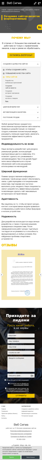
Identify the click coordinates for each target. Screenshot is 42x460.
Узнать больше (30, 457)
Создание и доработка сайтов (15, 9)
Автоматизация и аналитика (14, 112)
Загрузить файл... (15, 375)
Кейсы (3, 415)
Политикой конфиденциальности (17, 391)
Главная (3, 9)
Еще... (7, 101)
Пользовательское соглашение (21, 434)
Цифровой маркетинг (11, 107)
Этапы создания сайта (16, 70)
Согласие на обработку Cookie (21, 436)
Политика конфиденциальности (21, 431)
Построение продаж (11, 117)
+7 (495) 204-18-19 (39, 3)
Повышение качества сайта (18, 73)
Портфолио (4, 411)
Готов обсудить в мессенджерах (17, 380)
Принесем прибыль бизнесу (9, 413)
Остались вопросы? (21, 55)
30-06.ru (21, 254)
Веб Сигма (14, 3)
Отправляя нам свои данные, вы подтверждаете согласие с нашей (17, 390)
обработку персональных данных (21, 384)
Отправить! (21, 396)
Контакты (4, 418)
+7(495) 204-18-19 (21, 446)
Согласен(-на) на (19, 384)
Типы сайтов (29, 9)
